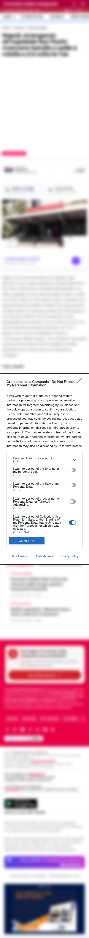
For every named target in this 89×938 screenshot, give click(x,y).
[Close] (80, 382)
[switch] (72, 470)
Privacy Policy (69, 556)
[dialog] (44, 469)
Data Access (44, 556)
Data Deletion (20, 556)
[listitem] (44, 460)
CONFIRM (27, 540)
